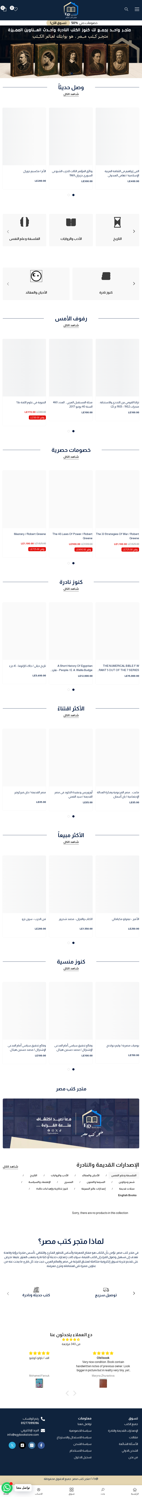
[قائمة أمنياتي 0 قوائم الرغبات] (15, 9)
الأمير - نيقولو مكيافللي (125, 919)
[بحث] (126, 9)
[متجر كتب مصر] (71, 1123)
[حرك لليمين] (133, 231)
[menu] (137, 9)
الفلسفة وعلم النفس (123, 1175)
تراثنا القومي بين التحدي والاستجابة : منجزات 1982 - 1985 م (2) (119, 404)
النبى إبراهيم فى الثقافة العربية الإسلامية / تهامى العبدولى (122, 173)
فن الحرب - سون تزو (34, 919)
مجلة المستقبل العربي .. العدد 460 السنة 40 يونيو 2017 (72, 404)
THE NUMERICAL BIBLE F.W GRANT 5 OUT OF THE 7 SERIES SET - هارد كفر (118, 668)
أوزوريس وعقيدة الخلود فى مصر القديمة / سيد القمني (73, 794)
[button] (68, 1393)
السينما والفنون (96, 1182)
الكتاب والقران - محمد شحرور (75, 919)
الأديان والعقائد (90, 1175)
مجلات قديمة (127, 1188)
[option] (71, 51)
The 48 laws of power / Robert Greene (72, 536)
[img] (71, 1339)
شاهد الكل (71, 94)
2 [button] (70, 73)
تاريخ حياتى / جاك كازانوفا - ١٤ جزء (27, 665)
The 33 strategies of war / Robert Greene (117, 536)
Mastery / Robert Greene (30, 534)
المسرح (68, 1182)
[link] (105, 1293)
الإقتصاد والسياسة (39, 1182)
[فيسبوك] (41, 1445)
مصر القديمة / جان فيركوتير (30, 792)
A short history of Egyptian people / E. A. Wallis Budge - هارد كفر (72, 668)
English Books (127, 1195)
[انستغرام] (32, 1445)
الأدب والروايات (59, 1175)
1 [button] (72, 73)
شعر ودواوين (127, 1182)
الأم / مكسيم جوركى (34, 171)
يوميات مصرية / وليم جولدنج (122, 1045)
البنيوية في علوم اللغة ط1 (31, 402)
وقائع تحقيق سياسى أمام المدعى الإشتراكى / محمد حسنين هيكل (73, 1047)
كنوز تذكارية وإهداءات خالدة (52, 1188)
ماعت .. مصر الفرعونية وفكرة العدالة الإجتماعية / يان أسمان (118, 794)
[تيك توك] (22, 1445)
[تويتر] (12, 1445)
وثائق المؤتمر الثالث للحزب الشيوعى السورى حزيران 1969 (72, 173)
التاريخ (33, 1175)
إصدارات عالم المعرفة (93, 1188)
